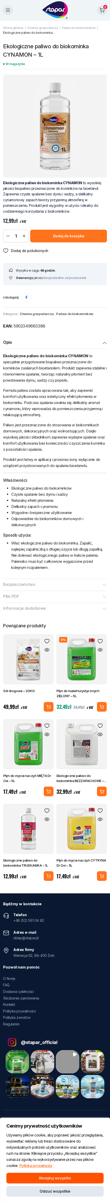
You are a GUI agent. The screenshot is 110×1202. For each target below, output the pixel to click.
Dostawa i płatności (18, 991)
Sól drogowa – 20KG (19, 691)
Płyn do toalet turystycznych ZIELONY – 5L (78, 693)
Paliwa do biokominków (79, 28)
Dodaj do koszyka (68, 236)
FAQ (6, 985)
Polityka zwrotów (16, 1017)
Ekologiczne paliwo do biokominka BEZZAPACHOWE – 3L (80, 778)
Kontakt (9, 1004)
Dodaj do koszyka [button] (102, 707)
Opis (7, 342)
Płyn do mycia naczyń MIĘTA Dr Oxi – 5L (27, 778)
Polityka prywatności (35, 1165)
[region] (55, 1160)
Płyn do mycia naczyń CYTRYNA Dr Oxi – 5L (81, 862)
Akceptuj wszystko (55, 1178)
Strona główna (13, 28)
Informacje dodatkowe (24, 608)
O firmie (9, 978)
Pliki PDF (11, 596)
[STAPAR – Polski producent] (55, 10)
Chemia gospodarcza (42, 28)
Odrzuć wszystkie (55, 1191)
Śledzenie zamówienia (21, 998)
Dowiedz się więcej (48, 707)
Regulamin (11, 1024)
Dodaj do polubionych (29, 250)
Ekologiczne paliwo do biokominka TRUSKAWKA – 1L (25, 862)
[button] (17, 1061)
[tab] (55, 343)
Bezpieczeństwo (19, 584)
